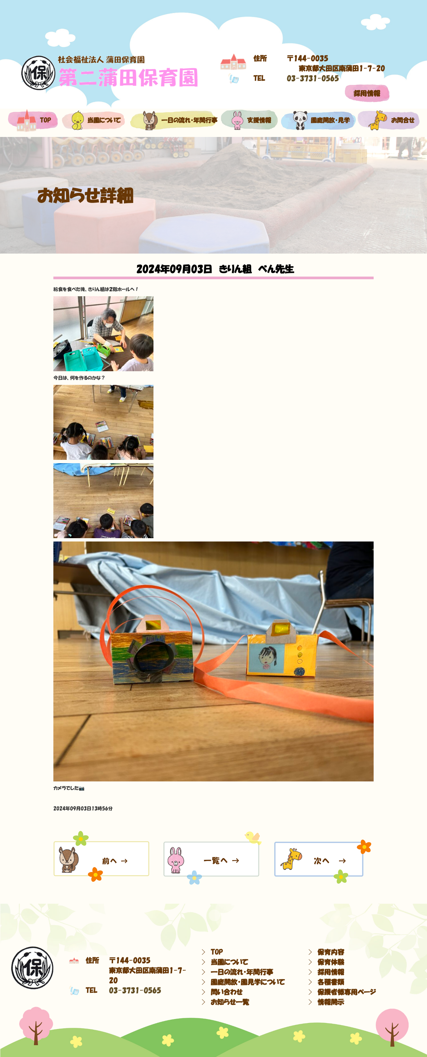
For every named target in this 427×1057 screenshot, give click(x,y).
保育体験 (331, 962)
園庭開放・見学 (326, 120)
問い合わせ (227, 992)
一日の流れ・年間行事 (182, 120)
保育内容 (331, 952)
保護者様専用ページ (347, 992)
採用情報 (367, 93)
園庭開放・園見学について (248, 982)
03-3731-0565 (313, 78)
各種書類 (331, 982)
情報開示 (331, 1002)
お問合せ (399, 120)
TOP (217, 952)
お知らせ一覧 (230, 1002)
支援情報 (257, 120)
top (44, 120)
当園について (100, 120)
